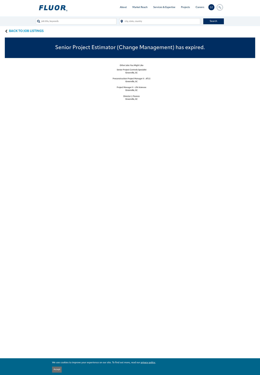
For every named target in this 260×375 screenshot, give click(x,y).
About (123, 7)
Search (213, 21)
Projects (185, 7)
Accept (57, 369)
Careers (200, 7)
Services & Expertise (164, 7)
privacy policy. (148, 362)
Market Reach (140, 7)
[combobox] (76, 21)
